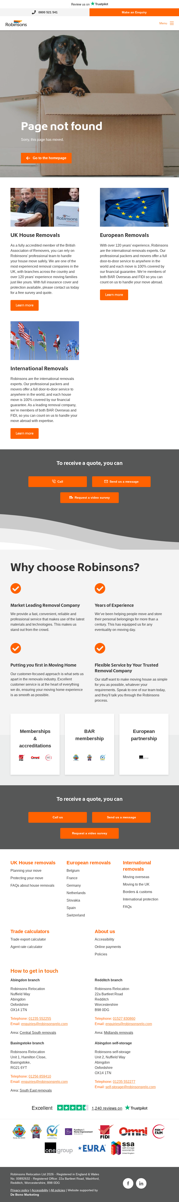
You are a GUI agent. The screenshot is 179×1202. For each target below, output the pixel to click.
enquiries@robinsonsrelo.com (44, 1024)
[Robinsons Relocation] (16, 23)
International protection (140, 899)
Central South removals (38, 1032)
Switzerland (76, 915)
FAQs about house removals (32, 885)
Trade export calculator (28, 939)
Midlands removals (118, 1032)
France (72, 878)
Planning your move (25, 870)
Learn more (24, 305)
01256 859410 (40, 1076)
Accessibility (104, 939)
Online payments (108, 947)
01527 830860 (124, 1018)
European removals (89, 862)
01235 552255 (40, 1018)
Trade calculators (29, 931)
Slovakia (73, 900)
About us (105, 931)
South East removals (36, 1090)
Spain (71, 908)
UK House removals (32, 862)
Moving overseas (136, 877)
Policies (101, 954)
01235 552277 (124, 1082)
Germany (74, 885)
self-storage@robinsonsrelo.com (130, 1087)
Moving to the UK (136, 884)
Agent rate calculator (26, 947)
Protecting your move (26, 878)
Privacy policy (19, 1190)
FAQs (127, 907)
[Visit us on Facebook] (128, 1183)
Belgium (73, 870)
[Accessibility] (35, 758)
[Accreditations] (21, 758)
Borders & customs (137, 892)
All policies (58, 1190)
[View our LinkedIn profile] (141, 1183)
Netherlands (76, 893)
